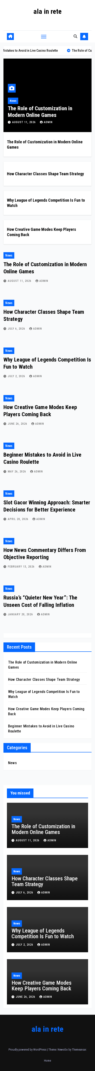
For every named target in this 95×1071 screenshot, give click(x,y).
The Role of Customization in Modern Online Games (36, 111)
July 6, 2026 (17, 328)
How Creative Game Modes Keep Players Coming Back (41, 986)
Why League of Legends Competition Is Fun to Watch (43, 933)
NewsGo (63, 1049)
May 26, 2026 (17, 471)
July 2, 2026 (17, 376)
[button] (75, 36)
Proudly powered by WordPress (28, 1049)
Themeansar (79, 1049)
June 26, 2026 (18, 423)
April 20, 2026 (18, 519)
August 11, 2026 (20, 122)
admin (44, 122)
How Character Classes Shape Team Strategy (45, 173)
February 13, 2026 (22, 566)
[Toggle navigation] (44, 36)
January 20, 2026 (21, 614)
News (9, 100)
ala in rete (47, 11)
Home (47, 1060)
